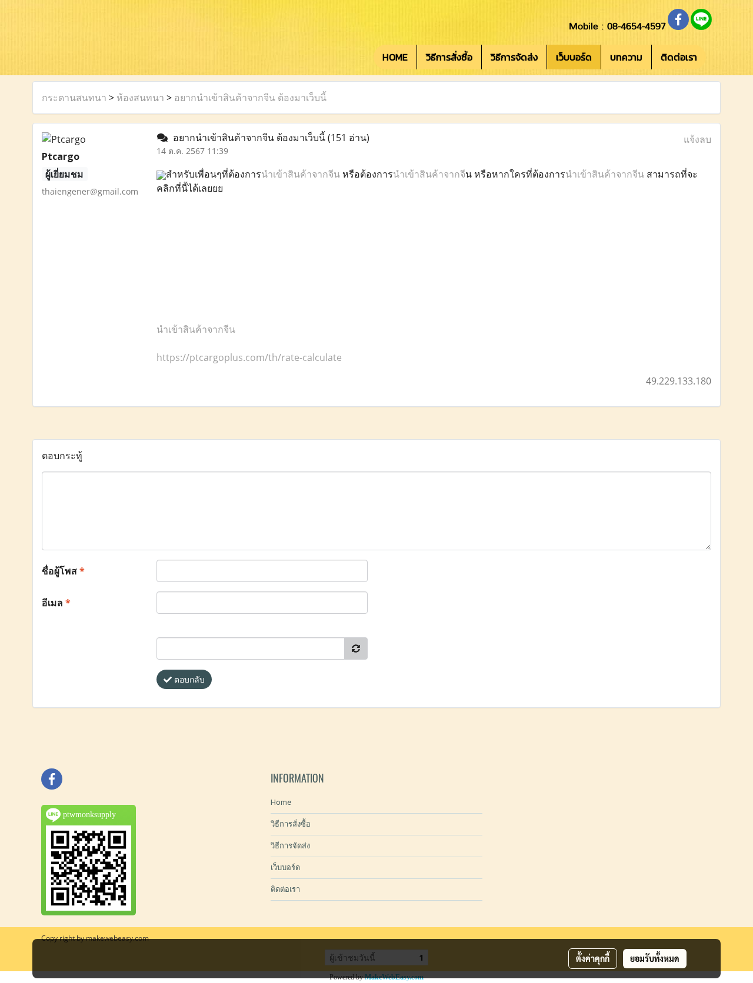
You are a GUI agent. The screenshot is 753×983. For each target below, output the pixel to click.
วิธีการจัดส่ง (514, 57)
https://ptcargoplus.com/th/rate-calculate (249, 357)
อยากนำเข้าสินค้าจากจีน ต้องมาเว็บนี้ (250, 97)
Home (281, 802)
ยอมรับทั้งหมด (654, 958)
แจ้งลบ (697, 139)
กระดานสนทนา (74, 97)
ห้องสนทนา (140, 97)
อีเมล (56, 602)
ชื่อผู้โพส (63, 570)
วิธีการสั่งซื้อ (449, 57)
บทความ (626, 57)
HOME (395, 57)
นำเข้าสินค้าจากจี (429, 174)
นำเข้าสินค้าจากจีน (301, 174)
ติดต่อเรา (679, 57)
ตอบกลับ (188, 679)
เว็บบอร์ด (574, 57)
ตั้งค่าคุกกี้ (592, 958)
